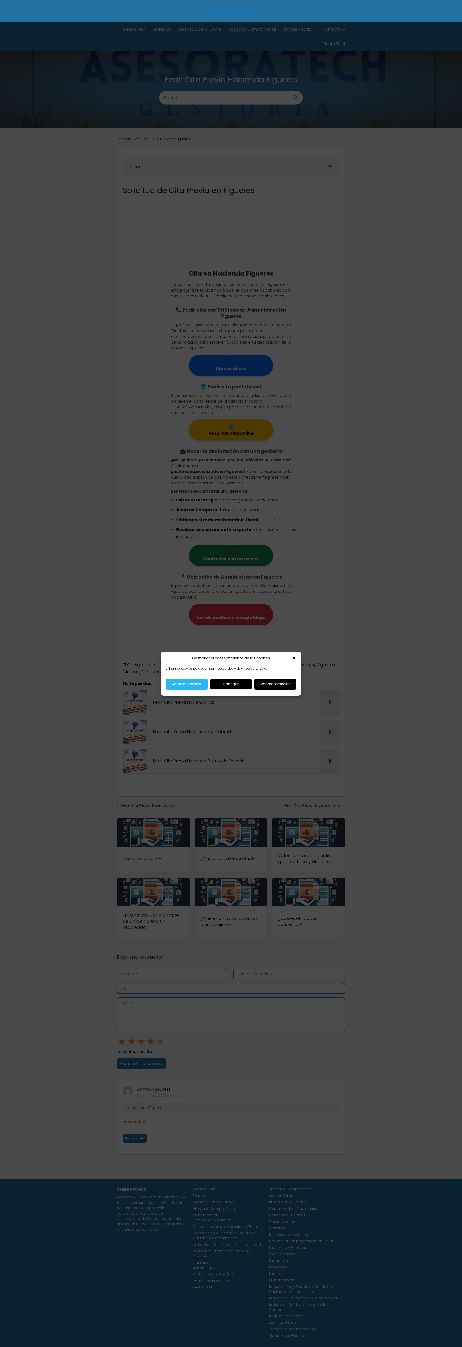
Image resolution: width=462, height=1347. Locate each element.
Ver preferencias (275, 683)
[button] (294, 658)
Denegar (231, 683)
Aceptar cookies (186, 683)
